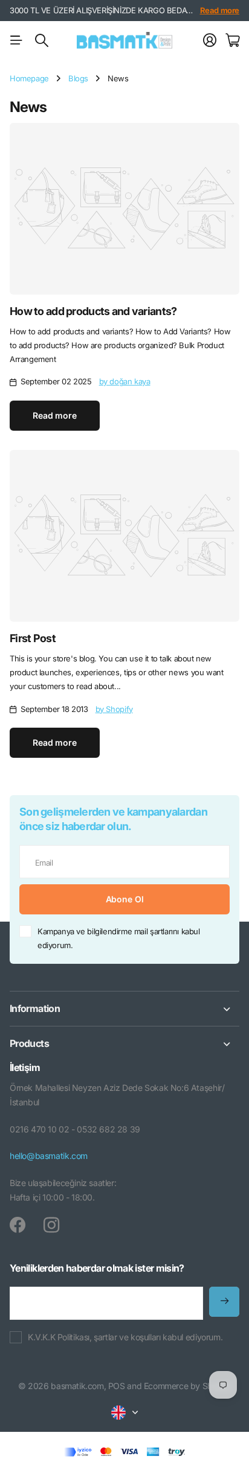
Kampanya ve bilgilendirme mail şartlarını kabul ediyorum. (118, 938)
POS (116, 1386)
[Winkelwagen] (232, 40)
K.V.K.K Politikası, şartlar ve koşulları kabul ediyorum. (125, 1337)
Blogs (78, 78)
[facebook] (17, 1225)
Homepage (29, 78)
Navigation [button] (16, 40)
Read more (220, 10)
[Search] (41, 40)
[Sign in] (209, 40)
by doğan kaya (124, 381)
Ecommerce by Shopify (187, 1386)
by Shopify (114, 709)
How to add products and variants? (93, 311)
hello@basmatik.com (49, 1156)
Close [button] (124, 1008)
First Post (33, 638)
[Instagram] (51, 1225)
